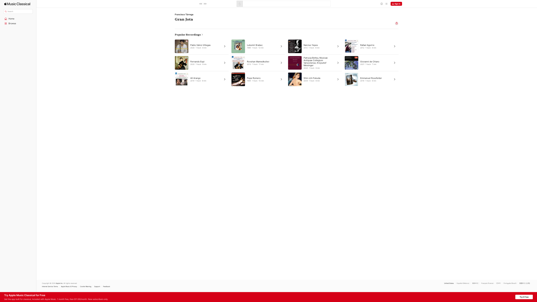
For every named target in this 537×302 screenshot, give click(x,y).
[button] (18, 19)
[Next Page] (401, 62)
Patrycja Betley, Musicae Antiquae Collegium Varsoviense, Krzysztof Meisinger (316, 61)
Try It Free (524, 297)
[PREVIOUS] (200, 4)
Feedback (106, 286)
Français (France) (487, 283)
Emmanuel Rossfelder (371, 78)
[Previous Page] (172, 62)
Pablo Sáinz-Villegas (200, 45)
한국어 (498, 283)
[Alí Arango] (202, 79)
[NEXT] (205, 4)
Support (97, 286)
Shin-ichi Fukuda (312, 78)
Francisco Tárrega (184, 14)
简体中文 (475, 283)
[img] (17, 4)
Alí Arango (195, 78)
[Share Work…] (397, 23)
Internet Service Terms (50, 286)
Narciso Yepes (311, 45)
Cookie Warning (85, 286)
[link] (189, 34)
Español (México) (463, 283)
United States (449, 283)
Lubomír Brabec (255, 45)
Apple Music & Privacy (69, 286)
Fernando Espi (197, 61)
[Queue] (386, 4)
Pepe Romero (254, 78)
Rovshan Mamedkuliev (258, 61)
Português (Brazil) (510, 283)
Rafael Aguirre (367, 45)
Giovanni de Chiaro (369, 61)
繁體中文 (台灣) (524, 283)
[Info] (381, 4)
